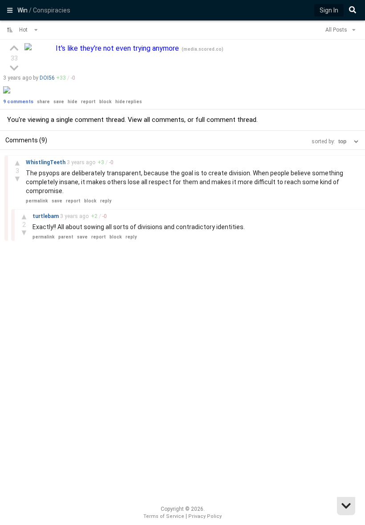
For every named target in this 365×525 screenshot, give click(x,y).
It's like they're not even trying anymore (118, 48)
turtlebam (46, 216)
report (88, 101)
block (105, 101)
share (43, 101)
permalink (37, 200)
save (58, 101)
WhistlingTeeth (46, 162)
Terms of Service (163, 516)
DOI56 (47, 78)
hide (72, 101)
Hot (24, 30)
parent (65, 236)
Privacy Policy (205, 516)
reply (105, 200)
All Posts (337, 30)
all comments (164, 120)
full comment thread (225, 120)
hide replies (128, 101)
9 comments (18, 102)
